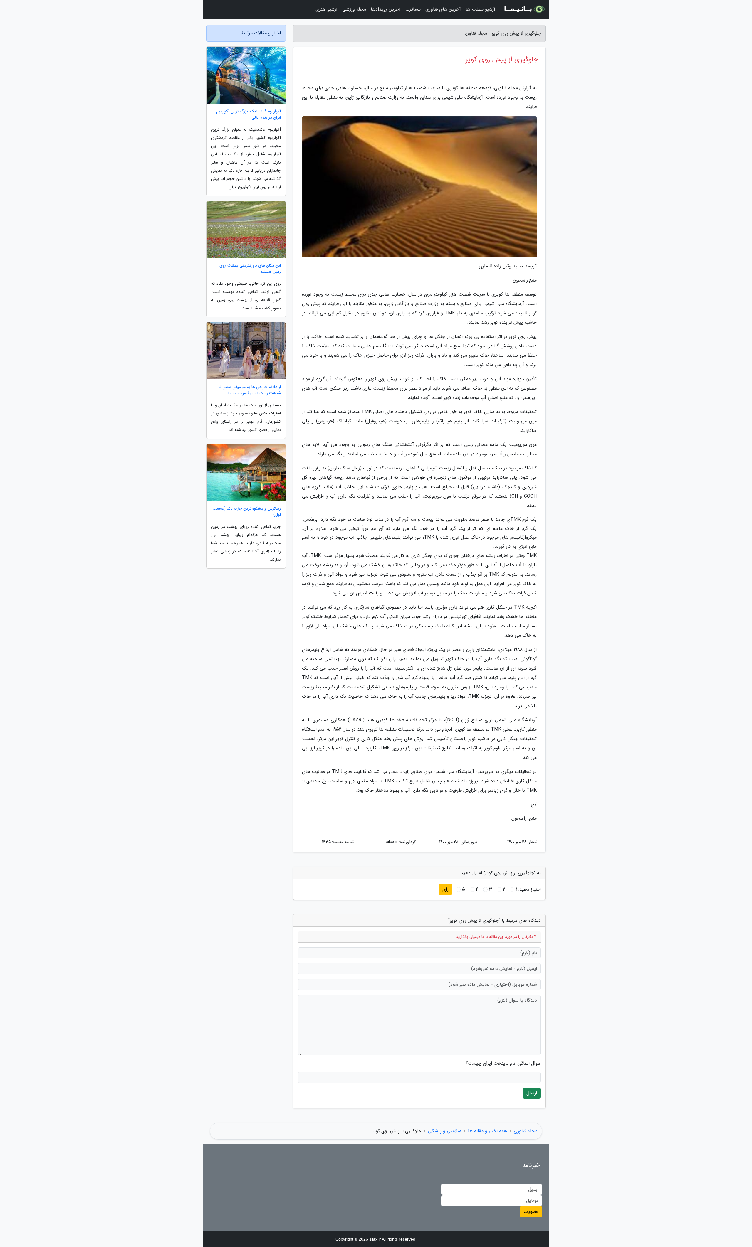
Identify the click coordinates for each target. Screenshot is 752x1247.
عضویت (530, 1211)
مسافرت (413, 9)
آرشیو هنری (326, 9)
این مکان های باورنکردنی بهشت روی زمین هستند (250, 268)
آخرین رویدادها (386, 9)
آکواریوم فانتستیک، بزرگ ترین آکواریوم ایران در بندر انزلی (248, 114)
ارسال (531, 1093)
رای (445, 889)
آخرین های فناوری (443, 9)
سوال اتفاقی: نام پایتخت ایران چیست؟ (503, 1063)
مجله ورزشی (354, 9)
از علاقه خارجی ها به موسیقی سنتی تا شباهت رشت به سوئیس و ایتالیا (250, 390)
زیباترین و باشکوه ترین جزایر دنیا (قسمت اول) (247, 511)
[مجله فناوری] (524, 9)
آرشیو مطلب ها (480, 9)
